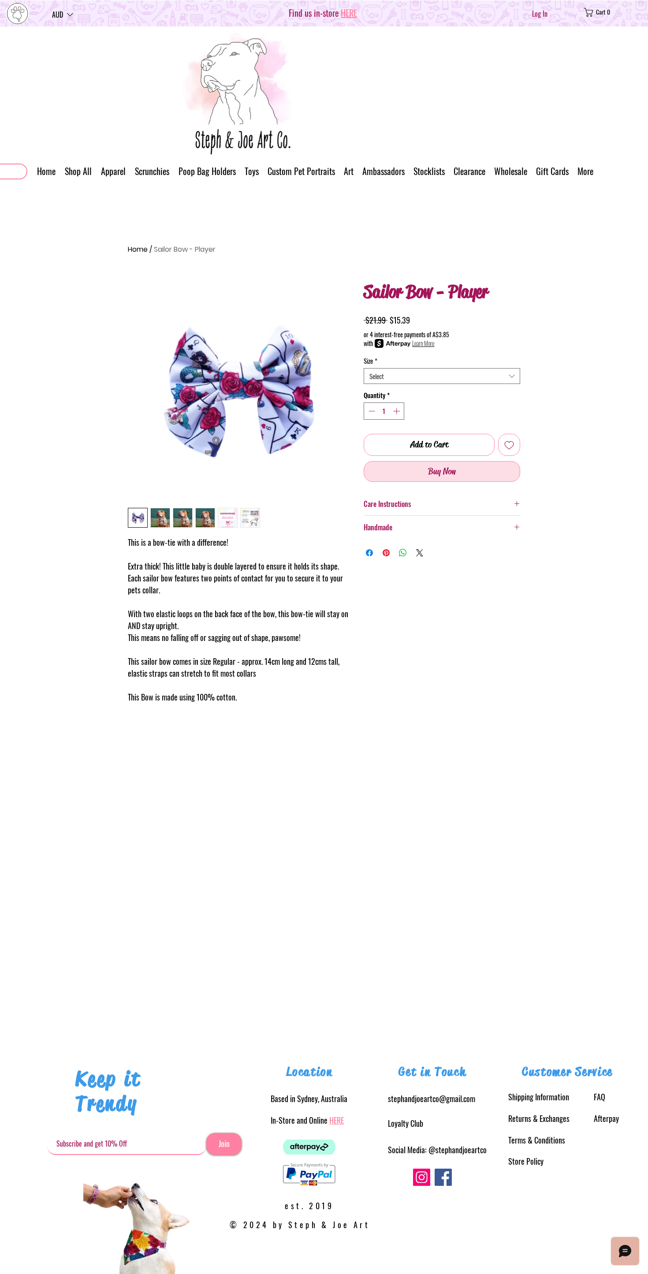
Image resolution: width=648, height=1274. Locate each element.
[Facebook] (443, 1177)
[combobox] (442, 376)
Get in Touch (432, 1071)
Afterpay (606, 1118)
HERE (336, 1120)
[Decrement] (371, 411)
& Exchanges (539, 1118)
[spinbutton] (384, 411)
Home (138, 249)
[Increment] (397, 411)
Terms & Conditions (536, 1140)
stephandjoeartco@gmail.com (431, 1098)
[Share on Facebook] (369, 553)
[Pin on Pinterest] (386, 553)
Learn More (423, 343)
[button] (62, 14)
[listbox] (62, 14)
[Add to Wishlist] (509, 445)
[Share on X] (419, 553)
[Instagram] (421, 1177)
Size (370, 361)
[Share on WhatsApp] (403, 553)
